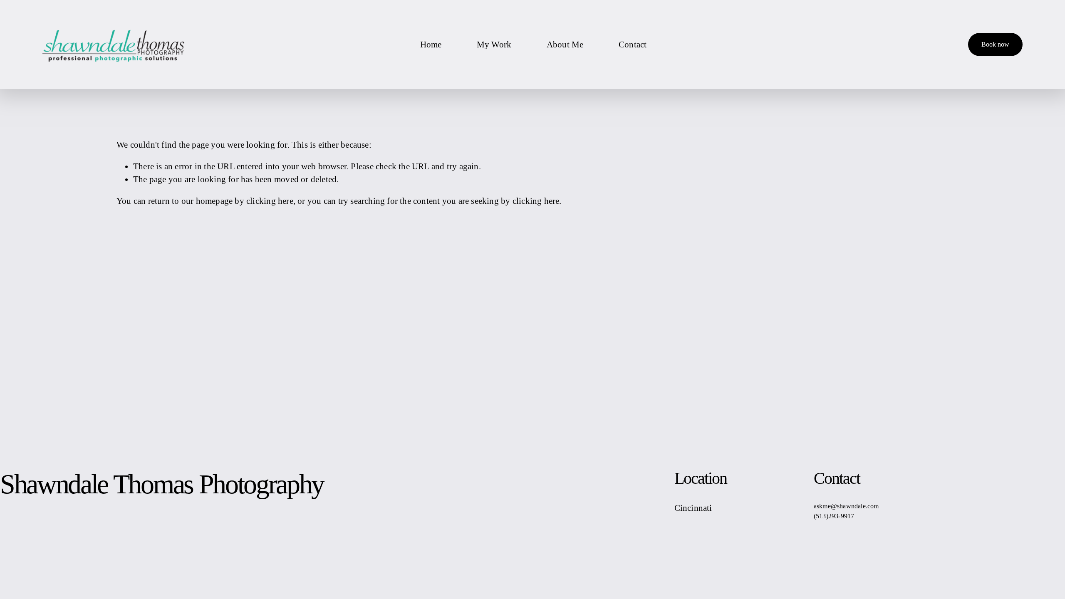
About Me (565, 44)
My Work (494, 44)
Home (431, 44)
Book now (995, 44)
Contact (632, 44)
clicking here (269, 200)
